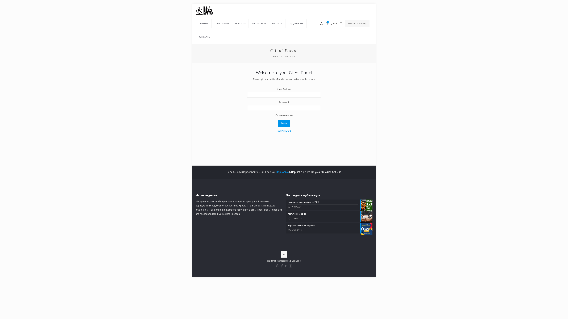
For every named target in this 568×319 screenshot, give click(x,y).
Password (284, 102)
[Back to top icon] (284, 254)
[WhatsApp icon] (277, 266)
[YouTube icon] (286, 266)
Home (275, 56)
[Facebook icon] (282, 266)
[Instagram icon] (290, 266)
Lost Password (284, 131)
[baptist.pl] (204, 10)
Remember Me (285, 115)
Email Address (284, 89)
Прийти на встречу (357, 23)
